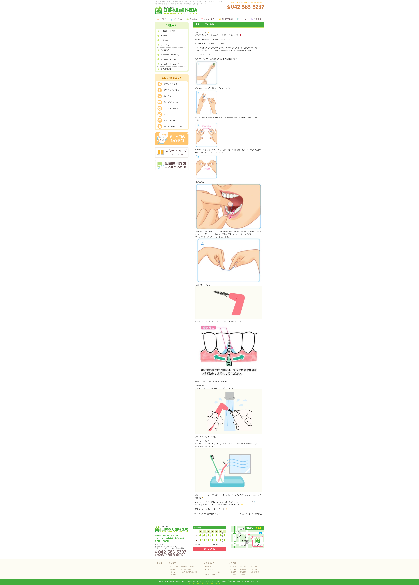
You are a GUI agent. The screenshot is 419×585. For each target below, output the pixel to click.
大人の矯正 (254, 566)
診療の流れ (209, 569)
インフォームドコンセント (214, 572)
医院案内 (172, 563)
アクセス (173, 572)
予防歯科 (242, 575)
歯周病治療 (243, 572)
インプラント (166, 45)
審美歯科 (164, 36)
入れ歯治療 (165, 50)
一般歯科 (233, 566)
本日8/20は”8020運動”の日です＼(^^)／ (208, 514)
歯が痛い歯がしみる (170, 84)
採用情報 (173, 575)
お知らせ (173, 569)
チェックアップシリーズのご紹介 (251, 514)
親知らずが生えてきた (171, 102)
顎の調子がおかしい (170, 120)
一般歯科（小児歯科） (169, 31)
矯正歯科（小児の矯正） (170, 64)
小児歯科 (233, 569)
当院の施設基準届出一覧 (189, 572)
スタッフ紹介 (175, 566)
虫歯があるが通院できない (172, 126)
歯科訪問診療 (166, 69)
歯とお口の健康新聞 (188, 566)
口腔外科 (164, 40)
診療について (209, 563)
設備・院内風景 (186, 569)
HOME (159, 563)
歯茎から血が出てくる (171, 90)
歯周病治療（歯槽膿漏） (170, 55)
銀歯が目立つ (168, 96)
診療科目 (232, 563)
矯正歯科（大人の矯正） (170, 59)
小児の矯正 (254, 569)
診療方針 (208, 566)
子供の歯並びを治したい (171, 108)
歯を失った (167, 114)
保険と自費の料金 (211, 575)
